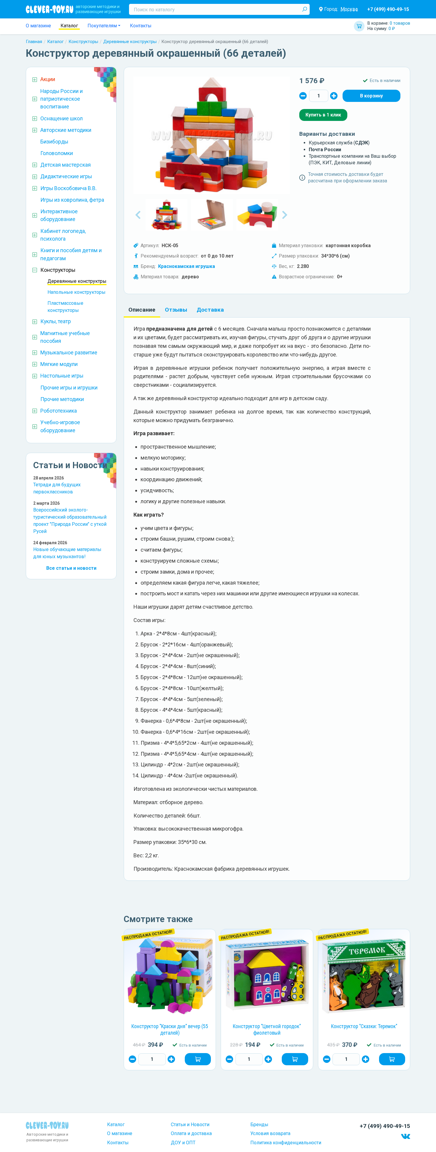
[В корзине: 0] (371, 96)
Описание (141, 309)
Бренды (259, 1124)
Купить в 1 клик (323, 115)
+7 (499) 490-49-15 (388, 9)
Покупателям (102, 26)
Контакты (141, 26)
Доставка (210, 309)
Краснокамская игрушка (186, 266)
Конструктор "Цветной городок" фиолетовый (267, 1029)
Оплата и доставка (191, 1133)
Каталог (69, 26)
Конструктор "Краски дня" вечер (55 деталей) (169, 1029)
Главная (34, 41)
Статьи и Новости (190, 1124)
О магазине (38, 26)
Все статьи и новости (71, 568)
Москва (349, 9)
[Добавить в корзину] (198, 1059)
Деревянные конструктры (130, 41)
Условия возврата (270, 1133)
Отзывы (176, 309)
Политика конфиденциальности (285, 1142)
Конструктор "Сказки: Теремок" (364, 1026)
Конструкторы (83, 41)
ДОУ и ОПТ (183, 1142)
